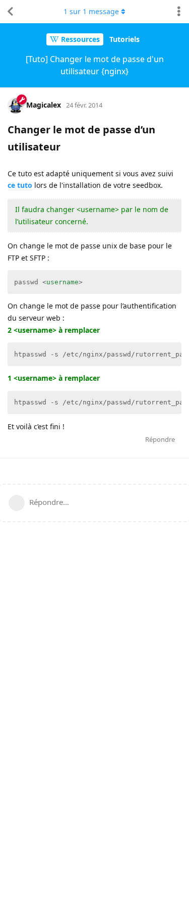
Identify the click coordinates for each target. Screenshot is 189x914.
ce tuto (20, 185)
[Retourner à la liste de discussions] (10, 11)
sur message (91, 11)
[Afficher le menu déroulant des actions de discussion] (179, 11)
